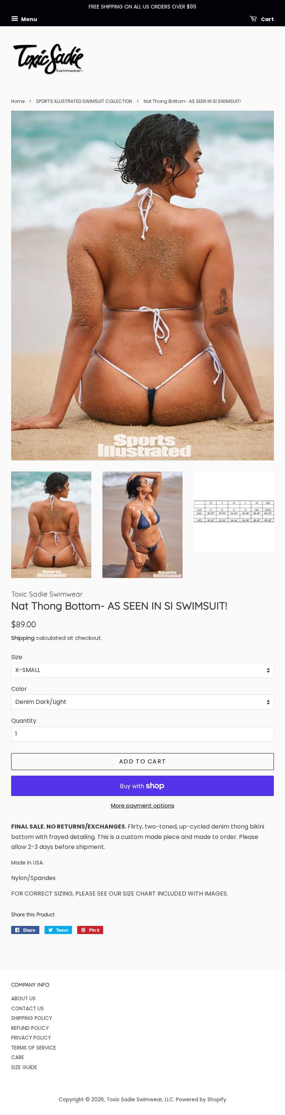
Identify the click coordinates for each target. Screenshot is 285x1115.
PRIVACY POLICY (31, 1037)
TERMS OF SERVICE (33, 1047)
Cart (267, 19)
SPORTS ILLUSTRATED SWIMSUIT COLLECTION (84, 101)
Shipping (23, 638)
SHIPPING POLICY (31, 1018)
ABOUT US (23, 998)
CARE (17, 1057)
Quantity (23, 720)
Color (19, 689)
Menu (28, 19)
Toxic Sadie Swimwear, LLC (140, 1099)
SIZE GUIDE (24, 1067)
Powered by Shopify (201, 1099)
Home (17, 101)
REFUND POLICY (30, 1028)
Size (16, 657)
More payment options (142, 805)
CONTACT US (27, 1008)
